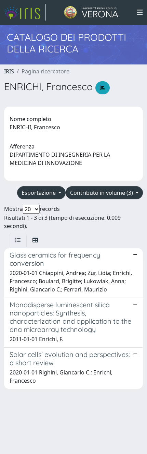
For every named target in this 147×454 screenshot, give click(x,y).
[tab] (18, 240)
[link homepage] (25, 12)
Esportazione (39, 192)
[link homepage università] (91, 12)
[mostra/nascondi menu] (140, 12)
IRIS (9, 71)
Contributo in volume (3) (102, 192)
